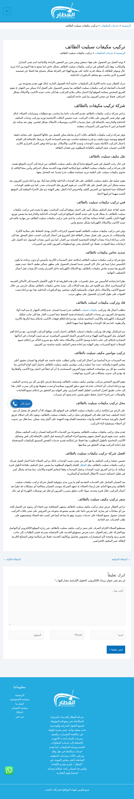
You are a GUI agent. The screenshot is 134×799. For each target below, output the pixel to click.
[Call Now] (15, 404)
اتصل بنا (19, 703)
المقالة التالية (12, 559)
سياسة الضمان (20, 708)
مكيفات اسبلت (89, 310)
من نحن (20, 716)
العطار (83, 465)
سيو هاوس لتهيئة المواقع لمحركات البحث (67, 789)
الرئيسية (19, 695)
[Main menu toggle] (7, 11)
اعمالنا (19, 712)
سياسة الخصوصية (19, 699)
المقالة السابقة (121, 559)
